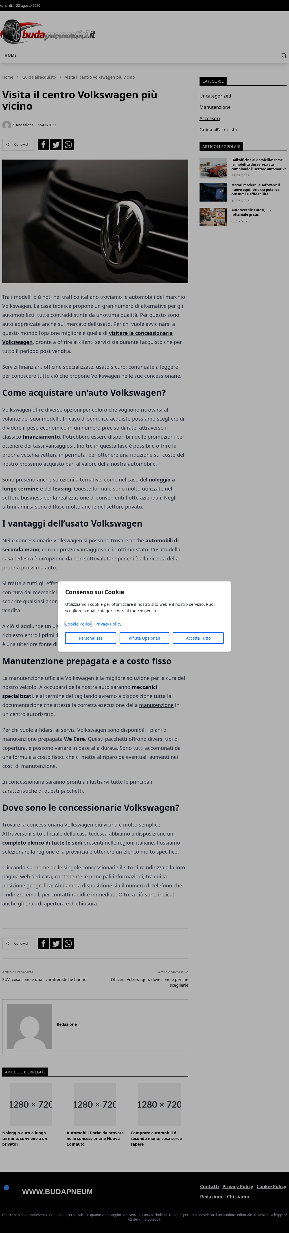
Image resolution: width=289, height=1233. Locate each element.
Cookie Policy (78, 624)
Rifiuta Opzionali (144, 638)
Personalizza (91, 638)
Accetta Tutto (198, 638)
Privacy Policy (108, 624)
